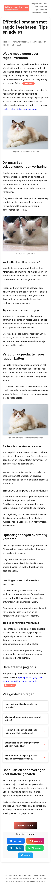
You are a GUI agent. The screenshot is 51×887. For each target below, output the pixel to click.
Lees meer (28, 83)
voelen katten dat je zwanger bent (19, 109)
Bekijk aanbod (25, 825)
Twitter (27, 855)
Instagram (37, 841)
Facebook (17, 841)
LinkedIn (17, 848)
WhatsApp (36, 848)
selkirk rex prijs (29, 681)
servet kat (15, 681)
